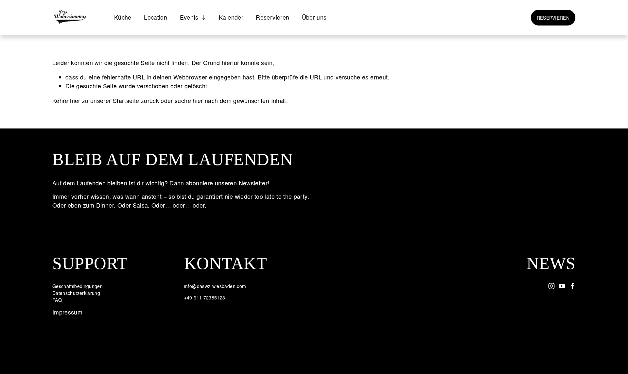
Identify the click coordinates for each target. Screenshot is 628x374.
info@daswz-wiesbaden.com (215, 286)
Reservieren (272, 17)
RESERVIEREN (553, 17)
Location (155, 17)
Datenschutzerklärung (76, 293)
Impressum (67, 312)
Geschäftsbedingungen (77, 286)
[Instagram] (551, 286)
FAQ (57, 300)
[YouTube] (562, 286)
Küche (122, 17)
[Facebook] (572, 286)
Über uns (314, 17)
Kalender (231, 17)
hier (75, 100)
